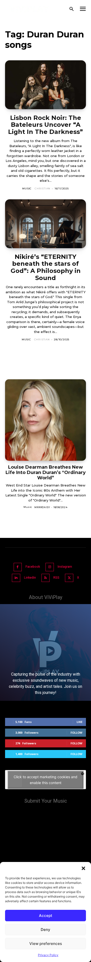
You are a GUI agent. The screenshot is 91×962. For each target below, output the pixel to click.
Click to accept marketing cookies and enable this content (45, 780)
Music (27, 188)
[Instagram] (50, 567)
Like (79, 722)
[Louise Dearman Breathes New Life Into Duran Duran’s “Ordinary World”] (45, 420)
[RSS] (45, 578)
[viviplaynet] (29, 9)
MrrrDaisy (42, 507)
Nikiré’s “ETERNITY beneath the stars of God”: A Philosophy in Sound (46, 267)
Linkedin (30, 577)
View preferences (45, 943)
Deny (45, 929)
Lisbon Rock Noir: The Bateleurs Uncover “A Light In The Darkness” (45, 124)
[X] (69, 578)
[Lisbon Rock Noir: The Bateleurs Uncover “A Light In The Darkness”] (45, 84)
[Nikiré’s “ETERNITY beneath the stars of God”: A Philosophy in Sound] (45, 223)
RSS (56, 577)
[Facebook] (18, 567)
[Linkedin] (16, 578)
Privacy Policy (48, 955)
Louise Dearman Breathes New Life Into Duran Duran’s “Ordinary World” (46, 472)
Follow (76, 732)
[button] (83, 868)
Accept (45, 915)
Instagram (65, 566)
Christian (42, 188)
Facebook (33, 566)
